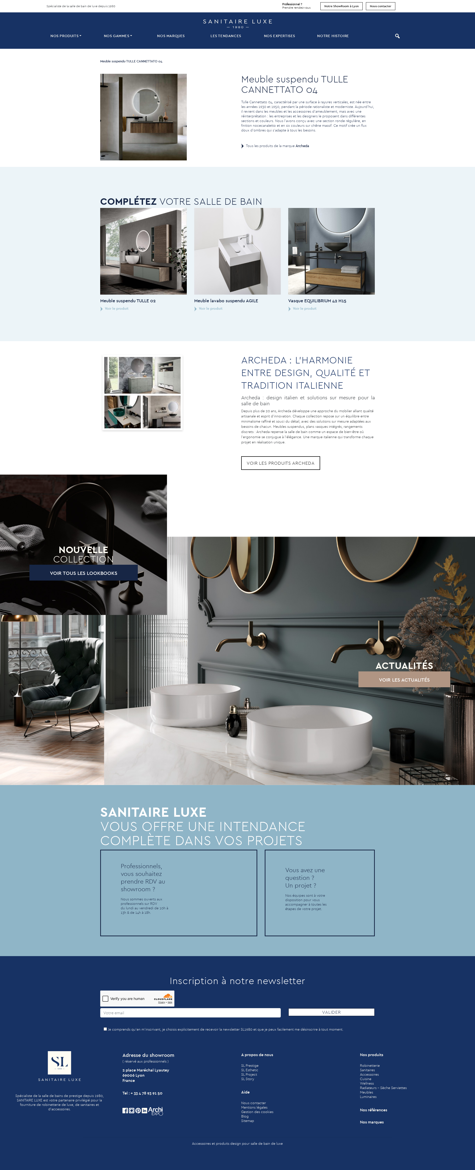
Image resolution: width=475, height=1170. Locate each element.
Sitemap (247, 1121)
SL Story (247, 1079)
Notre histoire (333, 35)
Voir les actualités (404, 680)
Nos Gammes (116, 35)
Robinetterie (370, 1065)
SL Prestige (250, 1065)
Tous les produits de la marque (277, 146)
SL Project (249, 1074)
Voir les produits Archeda (281, 463)
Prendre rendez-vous (296, 5)
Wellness (367, 1083)
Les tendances (226, 35)
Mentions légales (254, 1107)
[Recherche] (397, 36)
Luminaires (368, 1096)
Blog (245, 1116)
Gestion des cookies (257, 1112)
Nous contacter (380, 6)
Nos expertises (279, 35)
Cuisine (365, 1079)
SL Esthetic (249, 1070)
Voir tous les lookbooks (83, 573)
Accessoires (369, 1074)
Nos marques (171, 35)
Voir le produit (116, 308)
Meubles (366, 1092)
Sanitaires (367, 1070)
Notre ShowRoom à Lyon (341, 6)
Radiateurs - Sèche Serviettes (383, 1088)
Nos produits (64, 35)
